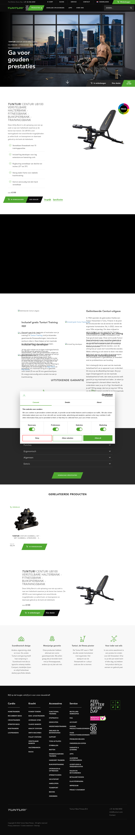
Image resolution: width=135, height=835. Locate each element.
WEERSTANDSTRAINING (57, 726)
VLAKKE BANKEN (34, 724)
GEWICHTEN (53, 722)
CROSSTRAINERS (14, 720)
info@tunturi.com (116, 812)
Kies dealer (116, 83)
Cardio (11, 704)
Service (73, 2)
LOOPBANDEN (13, 733)
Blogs (61, 2)
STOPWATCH (53, 718)
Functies (28, 445)
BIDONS (52, 792)
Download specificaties (67, 475)
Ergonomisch (30, 451)
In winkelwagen (99, 83)
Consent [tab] (36, 402)
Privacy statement (14, 825)
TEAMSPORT (53, 788)
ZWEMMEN (53, 796)
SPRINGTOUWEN (55, 775)
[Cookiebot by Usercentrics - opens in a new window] (103, 395)
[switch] (56, 429)
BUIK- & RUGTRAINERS (36, 716)
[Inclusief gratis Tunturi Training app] (96, 322)
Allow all (98, 438)
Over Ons (80, 8)
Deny (37, 438)
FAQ (71, 718)
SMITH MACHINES (34, 733)
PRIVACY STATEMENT (77, 790)
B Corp (50, 2)
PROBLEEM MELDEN (77, 739)
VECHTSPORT (54, 779)
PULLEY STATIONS (34, 737)
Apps (70, 8)
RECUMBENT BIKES (15, 716)
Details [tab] (67, 402)
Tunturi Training (36, 335)
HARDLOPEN (53, 783)
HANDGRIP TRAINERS (57, 760)
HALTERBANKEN (34, 747)
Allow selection (67, 438)
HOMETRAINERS (14, 711)
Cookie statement (27, 825)
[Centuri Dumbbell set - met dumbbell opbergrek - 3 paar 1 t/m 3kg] (26, 519)
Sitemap (37, 825)
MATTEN (52, 749)
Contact (86, 2)
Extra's (27, 464)
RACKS (30, 752)
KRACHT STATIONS (35, 728)
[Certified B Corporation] (108, 729)
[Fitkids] (123, 108)
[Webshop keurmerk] (108, 719)
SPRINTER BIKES (14, 724)
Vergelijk (47, 200)
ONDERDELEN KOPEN (78, 743)
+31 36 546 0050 (29, 2)
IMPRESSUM (74, 785)
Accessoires (55, 704)
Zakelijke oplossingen (55, 8)
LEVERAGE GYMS (34, 720)
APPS (71, 754)
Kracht (32, 704)
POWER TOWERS (34, 711)
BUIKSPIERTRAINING (56, 764)
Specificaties (58, 200)
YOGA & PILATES (55, 741)
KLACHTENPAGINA (76, 781)
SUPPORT (52, 737)
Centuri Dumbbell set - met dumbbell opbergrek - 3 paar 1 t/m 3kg (26, 537)
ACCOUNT (73, 722)
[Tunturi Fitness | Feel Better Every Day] (15, 8)
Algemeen (28, 458)
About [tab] (99, 402)
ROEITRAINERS (13, 728)
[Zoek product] (131, 8)
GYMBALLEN (53, 745)
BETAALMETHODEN (77, 777)
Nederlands (104, 2)
